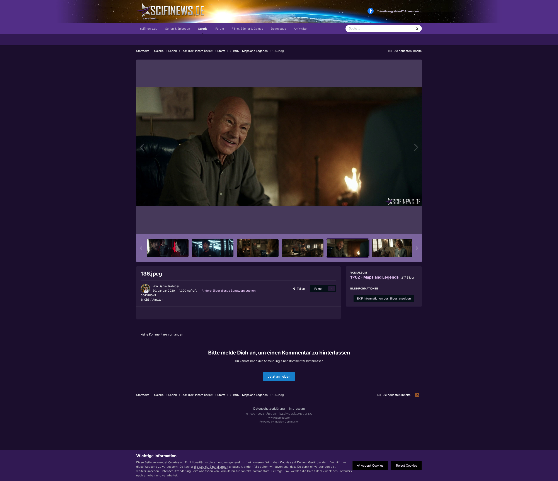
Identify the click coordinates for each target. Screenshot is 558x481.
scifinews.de (148, 28)
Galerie (203, 28)
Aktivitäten (301, 28)
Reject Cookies (406, 465)
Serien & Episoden (177, 28)
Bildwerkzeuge (401, 226)
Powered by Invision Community (279, 421)
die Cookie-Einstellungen (211, 466)
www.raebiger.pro (279, 417)
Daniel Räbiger (169, 286)
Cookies (285, 462)
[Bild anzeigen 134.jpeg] (258, 248)
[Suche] (417, 28)
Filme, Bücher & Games (247, 28)
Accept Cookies (371, 465)
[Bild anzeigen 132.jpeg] (168, 248)
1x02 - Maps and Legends (374, 277)
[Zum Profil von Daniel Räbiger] (145, 288)
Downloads (278, 28)
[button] (141, 248)
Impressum (297, 408)
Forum (219, 28)
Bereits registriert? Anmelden (399, 11)
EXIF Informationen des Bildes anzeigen (384, 298)
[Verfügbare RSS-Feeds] (417, 395)
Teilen (300, 288)
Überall (402, 28)
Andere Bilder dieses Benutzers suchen (229, 290)
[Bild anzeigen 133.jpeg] (213, 248)
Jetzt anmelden (279, 376)
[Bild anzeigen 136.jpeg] (348, 248)
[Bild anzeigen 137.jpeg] (393, 248)
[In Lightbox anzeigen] (279, 146)
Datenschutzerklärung (269, 408)
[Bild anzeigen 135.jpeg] (303, 248)
